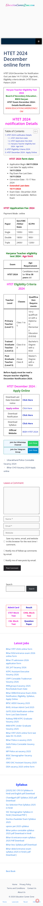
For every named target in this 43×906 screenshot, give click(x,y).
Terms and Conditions (16, 888)
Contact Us (31, 888)
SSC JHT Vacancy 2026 (16, 667)
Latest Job (15, 902)
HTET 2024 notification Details (19, 135)
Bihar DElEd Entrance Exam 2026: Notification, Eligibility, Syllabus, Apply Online (21, 696)
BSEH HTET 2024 (30, 431)
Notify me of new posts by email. (21, 560)
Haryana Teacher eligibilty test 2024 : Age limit (23, 145)
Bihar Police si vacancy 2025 (19, 740)
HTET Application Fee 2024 (21, 141)
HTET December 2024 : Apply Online (22, 152)
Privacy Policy (25, 884)
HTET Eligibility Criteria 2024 (18, 149)
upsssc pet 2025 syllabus (17, 826)
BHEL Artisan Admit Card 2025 (20, 707)
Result (26, 902)
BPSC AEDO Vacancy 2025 (18, 703)
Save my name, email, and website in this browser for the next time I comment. (22, 541)
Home (14, 884)
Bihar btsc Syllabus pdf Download (21, 844)
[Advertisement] (21, 23)
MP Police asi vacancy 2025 (18, 751)
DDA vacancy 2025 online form (20, 766)
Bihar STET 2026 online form (19, 649)
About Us (21, 892)
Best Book (10, 871)
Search (9, 584)
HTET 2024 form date (19, 138)
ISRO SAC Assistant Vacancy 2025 (21, 762)
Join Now (33, 443)
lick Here (28, 408)
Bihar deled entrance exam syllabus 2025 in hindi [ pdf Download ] (18, 851)
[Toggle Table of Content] (34, 131)
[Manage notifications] (37, 901)
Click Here (28, 400)
